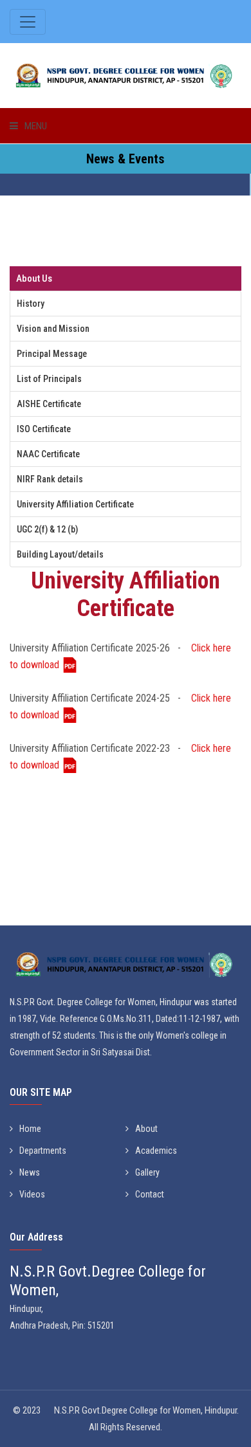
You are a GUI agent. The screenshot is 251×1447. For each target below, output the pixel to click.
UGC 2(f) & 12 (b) (47, 529)
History (30, 303)
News (29, 1172)
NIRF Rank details (50, 479)
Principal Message (52, 354)
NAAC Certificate (48, 454)
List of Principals (49, 379)
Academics (156, 1150)
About (146, 1129)
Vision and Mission (53, 328)
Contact (149, 1194)
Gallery (147, 1172)
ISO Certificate (44, 429)
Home (30, 1129)
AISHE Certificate (49, 404)
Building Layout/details (60, 554)
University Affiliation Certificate (75, 504)
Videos (32, 1194)
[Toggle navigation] (28, 22)
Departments (42, 1150)
